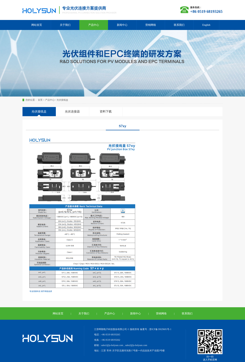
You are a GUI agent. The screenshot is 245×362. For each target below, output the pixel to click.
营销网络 (150, 24)
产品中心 (93, 24)
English (206, 24)
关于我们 (65, 24)
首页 (40, 100)
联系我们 (179, 24)
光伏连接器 (72, 111)
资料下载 (106, 111)
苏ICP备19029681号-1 (160, 329)
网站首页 (36, 24)
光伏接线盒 (62, 100)
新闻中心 (122, 24)
